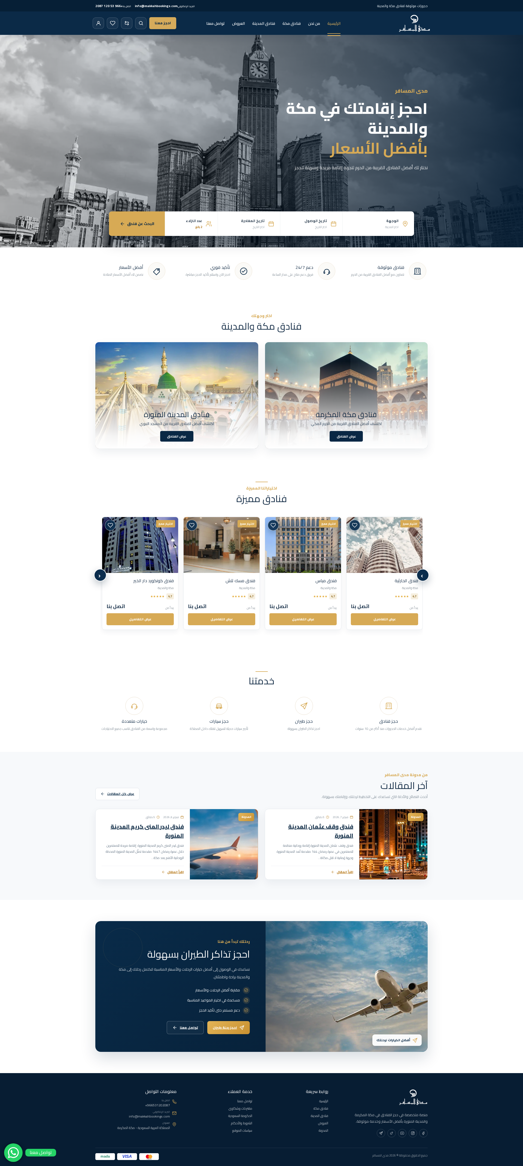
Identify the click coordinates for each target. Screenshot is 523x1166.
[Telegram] (381, 1133)
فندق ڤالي (327, 580)
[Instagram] (413, 1133)
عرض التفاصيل (384, 619)
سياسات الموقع (242, 1130)
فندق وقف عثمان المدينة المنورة (320, 830)
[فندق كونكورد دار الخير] (384, 545)
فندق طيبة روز (243, 580)
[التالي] (100, 575)
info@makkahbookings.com (149, 1116)
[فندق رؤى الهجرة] (140, 545)
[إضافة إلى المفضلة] (354, 525)
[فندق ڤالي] (303, 545)
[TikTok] (391, 1133)
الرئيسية (333, 23)
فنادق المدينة (263, 23)
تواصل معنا (215, 23)
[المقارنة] (126, 23)
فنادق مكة (291, 23)
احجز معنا (163, 23)
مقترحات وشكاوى (240, 1108)
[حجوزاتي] (98, 23)
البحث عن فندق (140, 223)
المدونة (323, 1130)
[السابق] (422, 575)
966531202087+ (157, 1105)
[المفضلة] (112, 23)
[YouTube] (402, 1133)
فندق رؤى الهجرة (158, 580)
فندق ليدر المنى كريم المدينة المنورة (147, 830)
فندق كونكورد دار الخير (398, 580)
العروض (238, 23)
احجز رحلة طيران (225, 1027)
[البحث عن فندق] (141, 23)
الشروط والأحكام (241, 1123)
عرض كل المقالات (120, 794)
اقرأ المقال (345, 871)
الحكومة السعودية (240, 1116)
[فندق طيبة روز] (222, 545)
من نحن (314, 23)
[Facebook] (423, 1133)
